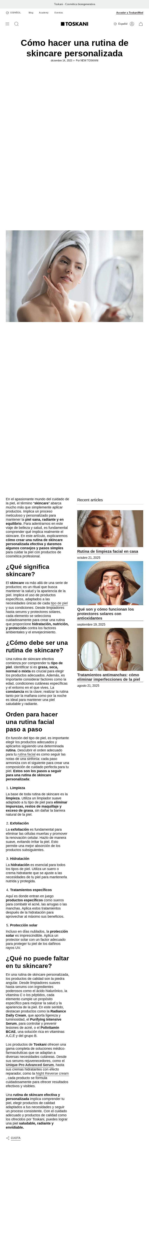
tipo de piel (59, 603)
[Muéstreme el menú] (8, 23)
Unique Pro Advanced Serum (30, 1065)
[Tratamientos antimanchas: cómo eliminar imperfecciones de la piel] (110, 649)
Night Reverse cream (52, 1073)
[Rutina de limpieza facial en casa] (110, 528)
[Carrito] (140, 23)
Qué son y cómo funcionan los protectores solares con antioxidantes (105, 613)
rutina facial (27, 754)
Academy (44, 12)
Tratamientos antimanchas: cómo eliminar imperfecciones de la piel (108, 677)
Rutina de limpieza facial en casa (107, 551)
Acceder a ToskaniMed (129, 12)
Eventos (59, 12)
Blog (31, 12)
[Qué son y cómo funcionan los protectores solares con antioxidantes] (110, 583)
